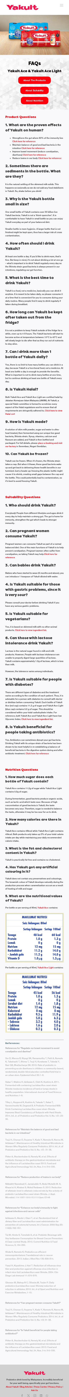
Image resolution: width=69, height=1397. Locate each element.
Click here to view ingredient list (30, 630)
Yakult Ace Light (46, 967)
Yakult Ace (43, 907)
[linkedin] (41, 1395)
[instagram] (34, 1395)
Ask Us (34, 1390)
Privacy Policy (55, 1387)
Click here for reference (24, 141)
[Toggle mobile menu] (62, 5)
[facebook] (22, 1395)
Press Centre (40, 1387)
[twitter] (28, 1395)
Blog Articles (26, 1387)
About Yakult (12, 1387)
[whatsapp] (47, 1395)
